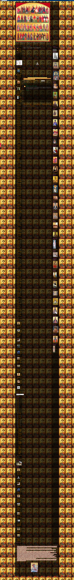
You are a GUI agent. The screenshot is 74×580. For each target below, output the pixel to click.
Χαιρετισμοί (18, 312)
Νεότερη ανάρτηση (27, 104)
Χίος (17, 318)
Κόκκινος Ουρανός (18, 95)
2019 (18, 407)
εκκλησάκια (18, 237)
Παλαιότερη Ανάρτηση (46, 104)
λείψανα (18, 260)
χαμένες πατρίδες (19, 315)
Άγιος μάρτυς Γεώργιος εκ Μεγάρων (18, 204)
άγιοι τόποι (18, 164)
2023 (18, 402)
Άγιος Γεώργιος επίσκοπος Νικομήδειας (19, 177)
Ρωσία (18, 301)
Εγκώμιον (18, 227)
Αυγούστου (19, 419)
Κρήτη (18, 255)
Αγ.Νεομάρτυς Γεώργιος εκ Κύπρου (19, 137)
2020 (18, 406)
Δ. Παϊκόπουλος (19, 225)
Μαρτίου (19, 425)
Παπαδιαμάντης (19, 290)
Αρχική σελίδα (37, 104)
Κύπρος (18, 258)
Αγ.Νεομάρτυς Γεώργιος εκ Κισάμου (19, 132)
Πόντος (18, 300)
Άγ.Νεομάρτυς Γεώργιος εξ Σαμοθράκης (19, 145)
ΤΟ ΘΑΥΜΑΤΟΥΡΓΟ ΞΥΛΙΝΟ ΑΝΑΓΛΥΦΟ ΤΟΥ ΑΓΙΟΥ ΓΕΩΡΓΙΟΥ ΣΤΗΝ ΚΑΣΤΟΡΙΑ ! (19, 333)
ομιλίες (18, 270)
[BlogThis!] (42, 80)
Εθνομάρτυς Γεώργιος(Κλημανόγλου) (19, 231)
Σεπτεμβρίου (19, 417)
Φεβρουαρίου (19, 426)
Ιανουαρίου (19, 455)
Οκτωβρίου (19, 416)
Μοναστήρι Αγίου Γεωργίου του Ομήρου (19, 265)
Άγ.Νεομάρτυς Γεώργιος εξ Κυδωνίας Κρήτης (19, 142)
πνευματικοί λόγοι (19, 296)
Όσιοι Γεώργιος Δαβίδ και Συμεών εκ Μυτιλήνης (19, 273)
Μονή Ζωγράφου (19, 267)
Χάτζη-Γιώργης (19, 317)
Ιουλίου (19, 420)
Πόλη (18, 299)
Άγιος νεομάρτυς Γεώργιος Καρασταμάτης (19, 210)
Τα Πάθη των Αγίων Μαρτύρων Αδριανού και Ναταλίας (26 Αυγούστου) (19, 77)
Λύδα (18, 262)
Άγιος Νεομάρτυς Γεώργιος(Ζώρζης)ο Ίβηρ (19, 212)
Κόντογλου (18, 254)
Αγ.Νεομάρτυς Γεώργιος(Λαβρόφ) (19, 153)
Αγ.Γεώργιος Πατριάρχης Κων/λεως (19, 126)
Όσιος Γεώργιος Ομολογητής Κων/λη (19, 283)
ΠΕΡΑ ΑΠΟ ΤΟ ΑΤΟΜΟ (19, 49)
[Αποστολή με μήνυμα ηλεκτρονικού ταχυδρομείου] (41, 80)
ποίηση (18, 298)
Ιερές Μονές (18, 248)
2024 (18, 401)
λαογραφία (18, 259)
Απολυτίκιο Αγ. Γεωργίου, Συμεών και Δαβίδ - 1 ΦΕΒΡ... (20, 452)
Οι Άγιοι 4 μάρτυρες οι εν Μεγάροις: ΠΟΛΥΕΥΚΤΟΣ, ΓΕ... (20, 442)
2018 (18, 408)
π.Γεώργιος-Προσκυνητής (19, 50)
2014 (18, 412)
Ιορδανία (18, 253)
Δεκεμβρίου (19, 413)
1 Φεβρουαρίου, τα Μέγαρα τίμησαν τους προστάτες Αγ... (20, 447)
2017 (18, 409)
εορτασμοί (18, 240)
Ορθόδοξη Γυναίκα (18, 80)
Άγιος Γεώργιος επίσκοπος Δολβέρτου (19, 175)
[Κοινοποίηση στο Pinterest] (44, 80)
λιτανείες (18, 261)
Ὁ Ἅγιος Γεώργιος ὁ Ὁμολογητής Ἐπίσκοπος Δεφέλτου (20, 430)
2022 (18, 403)
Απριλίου (19, 424)
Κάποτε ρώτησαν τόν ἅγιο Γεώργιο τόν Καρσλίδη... (20, 434)
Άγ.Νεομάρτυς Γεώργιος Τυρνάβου (19, 148)
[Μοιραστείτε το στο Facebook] (43, 80)
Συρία (18, 304)
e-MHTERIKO (19, 74)
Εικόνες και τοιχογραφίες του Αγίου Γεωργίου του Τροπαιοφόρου (19, 234)
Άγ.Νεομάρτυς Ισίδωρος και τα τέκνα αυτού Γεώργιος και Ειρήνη (19, 156)
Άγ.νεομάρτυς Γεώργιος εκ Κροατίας (19, 134)
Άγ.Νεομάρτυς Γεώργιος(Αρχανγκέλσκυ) (19, 150)
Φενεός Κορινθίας (19, 310)
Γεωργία (18, 222)
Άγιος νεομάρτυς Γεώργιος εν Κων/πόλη (19, 207)
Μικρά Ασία (18, 263)
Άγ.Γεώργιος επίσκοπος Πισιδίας (18, 112)
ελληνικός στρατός (19, 238)
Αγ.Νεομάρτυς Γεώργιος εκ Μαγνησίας (19, 139)
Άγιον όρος (18, 165)
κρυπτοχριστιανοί (19, 256)
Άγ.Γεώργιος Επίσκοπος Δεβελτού (18, 110)
